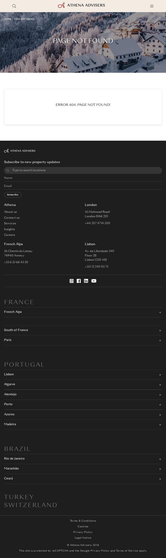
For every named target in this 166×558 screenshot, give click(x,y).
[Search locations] (14, 6)
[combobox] (85, 170)
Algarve (9, 384)
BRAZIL (17, 449)
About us (10, 212)
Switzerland (31, 505)
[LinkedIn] (86, 281)
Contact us (12, 217)
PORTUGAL (24, 365)
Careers (9, 235)
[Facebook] (79, 281)
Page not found (24, 19)
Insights (9, 229)
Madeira (10, 424)
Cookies (83, 526)
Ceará (8, 478)
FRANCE (19, 303)
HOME (8, 19)
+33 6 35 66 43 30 (16, 262)
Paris (7, 340)
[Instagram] (72, 281)
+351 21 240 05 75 (96, 266)
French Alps (13, 312)
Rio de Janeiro (14, 458)
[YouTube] (93, 281)
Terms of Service (127, 551)
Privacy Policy (83, 532)
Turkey (19, 497)
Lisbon (9, 374)
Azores (9, 414)
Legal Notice (83, 538)
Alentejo (10, 394)
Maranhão (11, 468)
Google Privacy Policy (95, 551)
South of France (16, 330)
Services (10, 223)
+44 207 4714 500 (97, 223)
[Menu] (152, 6)
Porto (8, 404)
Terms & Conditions (83, 521)
